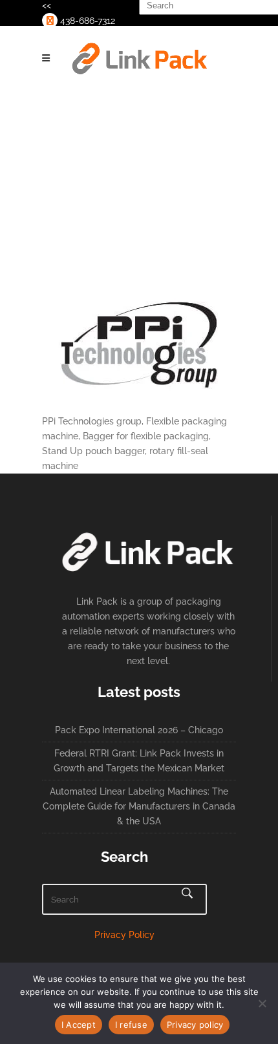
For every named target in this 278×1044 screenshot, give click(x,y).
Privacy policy (195, 1024)
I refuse (131, 1024)
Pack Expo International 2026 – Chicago (139, 730)
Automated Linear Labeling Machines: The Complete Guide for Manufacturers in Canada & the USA (139, 806)
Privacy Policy (124, 935)
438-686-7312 (86, 21)
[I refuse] (261, 1003)
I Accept (78, 1024)
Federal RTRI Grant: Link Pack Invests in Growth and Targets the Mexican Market (139, 760)
